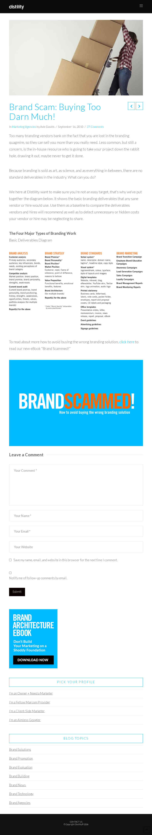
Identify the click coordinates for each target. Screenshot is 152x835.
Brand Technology (21, 794)
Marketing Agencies (24, 126)
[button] (141, 6)
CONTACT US (76, 821)
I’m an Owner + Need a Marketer (31, 693)
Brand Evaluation (20, 767)
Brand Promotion (21, 758)
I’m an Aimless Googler (25, 720)
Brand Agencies (19, 803)
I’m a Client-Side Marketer (27, 711)
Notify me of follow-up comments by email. (38, 578)
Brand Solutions (20, 749)
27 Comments (95, 126)
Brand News (17, 785)
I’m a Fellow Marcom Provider (29, 702)
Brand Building (19, 776)
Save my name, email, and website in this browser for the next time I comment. (66, 560)
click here (126, 341)
